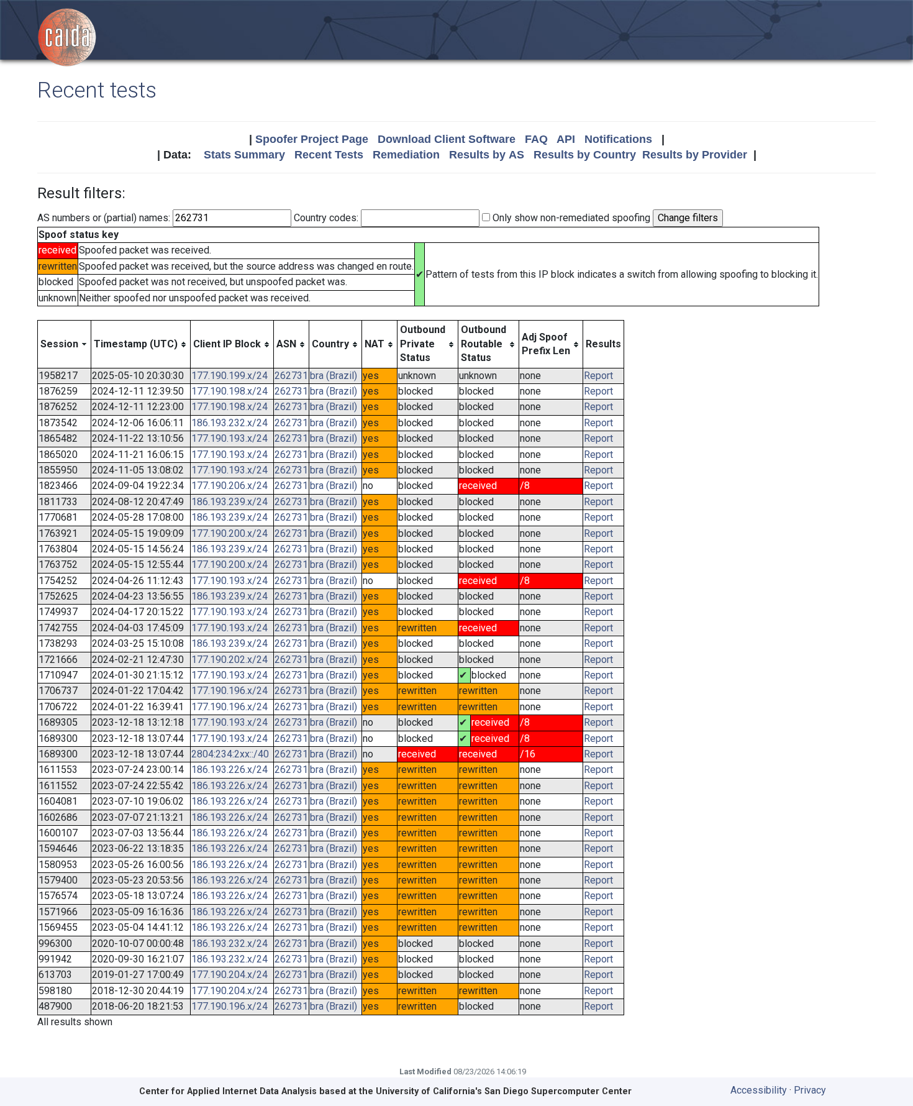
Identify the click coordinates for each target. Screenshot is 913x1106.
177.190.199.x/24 (229, 376)
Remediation (406, 155)
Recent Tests (328, 155)
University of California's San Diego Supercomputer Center (504, 1091)
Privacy (810, 1090)
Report (598, 376)
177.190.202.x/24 (229, 659)
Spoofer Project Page (311, 139)
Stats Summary (244, 155)
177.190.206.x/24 (229, 485)
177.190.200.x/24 (229, 533)
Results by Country (585, 155)
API (565, 139)
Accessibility (758, 1090)
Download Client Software (447, 139)
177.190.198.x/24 (229, 391)
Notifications (618, 139)
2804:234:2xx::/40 (230, 754)
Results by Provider (694, 155)
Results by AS (486, 155)
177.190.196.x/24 (229, 691)
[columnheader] (64, 344)
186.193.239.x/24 (229, 502)
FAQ (536, 139)
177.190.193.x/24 (229, 438)
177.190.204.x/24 (229, 974)
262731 (291, 376)
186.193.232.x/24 (229, 423)
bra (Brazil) (333, 376)
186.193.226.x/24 (229, 769)
